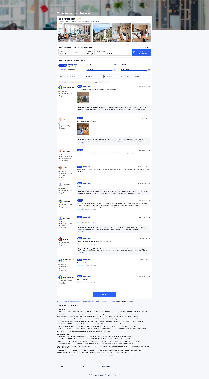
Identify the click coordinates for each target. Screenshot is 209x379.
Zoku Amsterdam (113, 301)
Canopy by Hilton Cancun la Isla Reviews (111, 314)
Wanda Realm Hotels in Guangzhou (109, 341)
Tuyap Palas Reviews (137, 321)
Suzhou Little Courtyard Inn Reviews (129, 316)
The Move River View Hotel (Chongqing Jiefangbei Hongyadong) (74, 331)
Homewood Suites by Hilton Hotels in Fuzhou (69, 341)
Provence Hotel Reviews (105, 311)
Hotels (65, 301)
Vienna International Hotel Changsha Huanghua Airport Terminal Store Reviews (91, 321)
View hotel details (94, 21)
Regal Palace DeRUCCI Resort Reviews (67, 316)
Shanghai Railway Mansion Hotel (101, 331)
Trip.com (59, 301)
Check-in (62, 51)
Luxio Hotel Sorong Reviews (64, 311)
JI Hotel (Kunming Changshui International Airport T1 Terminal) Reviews (89, 319)
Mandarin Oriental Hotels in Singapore (130, 341)
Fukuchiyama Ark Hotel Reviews (121, 321)
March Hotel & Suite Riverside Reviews (97, 338)
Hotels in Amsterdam (101, 301)
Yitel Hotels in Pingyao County (90, 341)
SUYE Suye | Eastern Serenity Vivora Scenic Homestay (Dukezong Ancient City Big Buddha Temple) (83, 328)
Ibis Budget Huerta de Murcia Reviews (137, 311)
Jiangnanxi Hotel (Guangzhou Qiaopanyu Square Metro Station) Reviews (98, 316)
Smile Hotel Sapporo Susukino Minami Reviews (85, 311)
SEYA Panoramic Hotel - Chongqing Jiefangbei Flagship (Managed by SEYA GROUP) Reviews (82, 336)
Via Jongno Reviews (114, 338)
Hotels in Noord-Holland (87, 301)
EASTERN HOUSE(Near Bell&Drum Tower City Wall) (122, 326)
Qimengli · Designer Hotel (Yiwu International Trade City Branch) (74, 323)
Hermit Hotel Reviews (62, 319)
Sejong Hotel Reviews (63, 321)
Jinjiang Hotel (96, 323)
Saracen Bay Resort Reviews (131, 314)
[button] (171, 2)
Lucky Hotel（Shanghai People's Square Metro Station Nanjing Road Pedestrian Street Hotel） (82, 326)
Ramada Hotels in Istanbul (128, 338)
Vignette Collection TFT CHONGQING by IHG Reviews (71, 338)
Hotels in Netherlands (74, 301)
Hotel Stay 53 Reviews (120, 311)
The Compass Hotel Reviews (91, 314)
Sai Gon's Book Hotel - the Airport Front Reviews (70, 314)
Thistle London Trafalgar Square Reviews (137, 319)
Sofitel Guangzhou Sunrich (108, 323)
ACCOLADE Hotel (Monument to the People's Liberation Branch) (129, 328)
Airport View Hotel (121, 323)
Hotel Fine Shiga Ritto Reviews (117, 319)
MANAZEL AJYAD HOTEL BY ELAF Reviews (119, 336)
